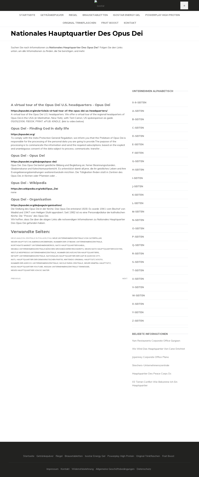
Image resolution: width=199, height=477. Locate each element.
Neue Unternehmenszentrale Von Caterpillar (77, 238)
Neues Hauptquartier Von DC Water (30, 270)
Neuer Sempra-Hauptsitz (97, 263)
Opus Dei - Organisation (31, 199)
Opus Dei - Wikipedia (28, 183)
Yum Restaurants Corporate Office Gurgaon (156, 340)
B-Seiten (138, 119)
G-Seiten (138, 161)
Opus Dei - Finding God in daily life (40, 128)
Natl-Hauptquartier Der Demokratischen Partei (37, 259)
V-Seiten (138, 287)
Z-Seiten (138, 320)
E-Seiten (137, 144)
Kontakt (130, 22)
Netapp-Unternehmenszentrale (28, 256)
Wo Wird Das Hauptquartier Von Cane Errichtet (158, 348)
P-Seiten (138, 236)
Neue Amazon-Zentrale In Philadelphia (31, 238)
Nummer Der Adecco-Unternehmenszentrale (34, 263)
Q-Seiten (138, 245)
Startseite (27, 15)
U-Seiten (138, 278)
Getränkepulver (52, 15)
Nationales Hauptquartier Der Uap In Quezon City (73, 256)
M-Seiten (138, 211)
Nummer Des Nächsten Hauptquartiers (78, 252)
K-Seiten (137, 194)
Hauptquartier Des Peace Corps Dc (151, 373)
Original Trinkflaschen (79, 22)
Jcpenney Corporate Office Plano (150, 357)
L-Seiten (137, 203)
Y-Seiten (137, 312)
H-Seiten (138, 169)
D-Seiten (138, 135)
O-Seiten (138, 228)
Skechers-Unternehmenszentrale (150, 365)
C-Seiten (138, 127)
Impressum (52, 468)
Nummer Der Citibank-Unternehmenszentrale (78, 242)
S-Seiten (138, 261)
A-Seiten (138, 110)
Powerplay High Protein (162, 15)
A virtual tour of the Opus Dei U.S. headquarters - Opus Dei (60, 105)
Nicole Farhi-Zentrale (71, 263)
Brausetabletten (95, 15)
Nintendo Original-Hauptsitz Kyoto (83, 259)
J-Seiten (137, 186)
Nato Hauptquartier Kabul (70, 245)
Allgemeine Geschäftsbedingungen (115, 468)
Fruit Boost (110, 22)
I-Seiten (137, 178)
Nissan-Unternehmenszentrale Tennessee (66, 266)
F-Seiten (137, 152)
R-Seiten (138, 253)
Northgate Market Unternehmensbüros (32, 245)
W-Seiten (138, 295)
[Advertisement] (69, 78)
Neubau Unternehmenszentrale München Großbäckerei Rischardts (47, 249)
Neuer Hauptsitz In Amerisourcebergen (32, 242)
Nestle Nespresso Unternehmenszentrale (33, 252)
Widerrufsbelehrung (83, 468)
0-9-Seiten (139, 102)
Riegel (73, 15)
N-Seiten (138, 220)
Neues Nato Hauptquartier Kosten (103, 249)
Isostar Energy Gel (126, 15)
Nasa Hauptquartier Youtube (27, 266)
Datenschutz (144, 468)
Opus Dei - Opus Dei (28, 155)
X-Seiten (138, 303)
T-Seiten (138, 270)
